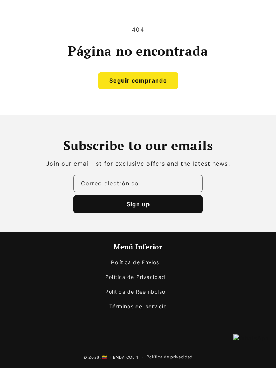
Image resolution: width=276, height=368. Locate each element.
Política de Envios (135, 262)
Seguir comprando (138, 80)
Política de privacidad (170, 356)
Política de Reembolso (135, 292)
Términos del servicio (138, 306)
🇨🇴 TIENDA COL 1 (120, 357)
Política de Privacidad (135, 277)
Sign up (138, 204)
